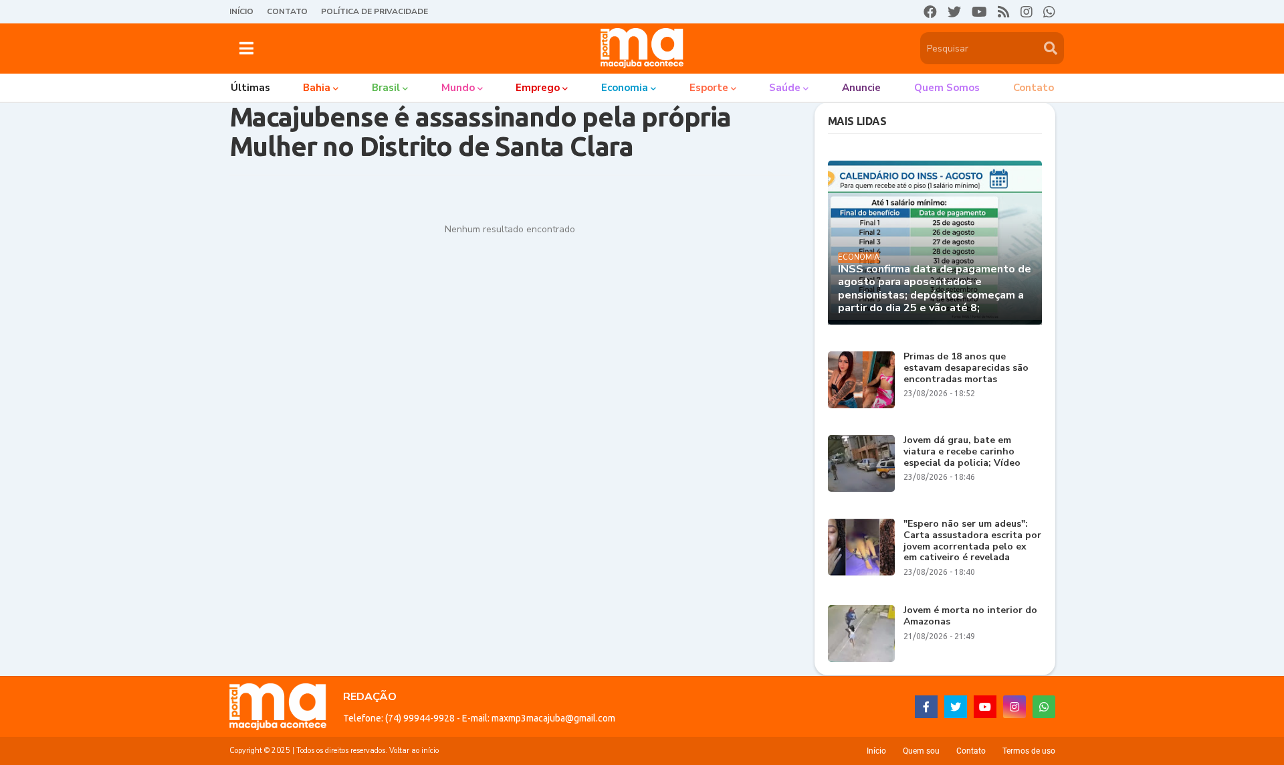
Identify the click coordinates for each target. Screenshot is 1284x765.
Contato (287, 11)
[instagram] (1027, 12)
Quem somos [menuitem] (947, 87)
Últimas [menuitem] (250, 87)
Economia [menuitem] (624, 87)
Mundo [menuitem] (458, 87)
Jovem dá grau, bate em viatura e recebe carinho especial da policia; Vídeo (962, 452)
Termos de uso (1028, 751)
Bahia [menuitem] (316, 87)
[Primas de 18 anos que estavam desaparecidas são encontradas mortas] (861, 379)
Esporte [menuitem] (708, 87)
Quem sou (921, 751)
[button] (246, 48)
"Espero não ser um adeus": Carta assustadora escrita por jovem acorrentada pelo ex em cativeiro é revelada (972, 541)
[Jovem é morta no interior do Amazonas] (861, 633)
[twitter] (954, 12)
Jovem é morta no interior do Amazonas (970, 616)
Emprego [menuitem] (538, 87)
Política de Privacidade (374, 11)
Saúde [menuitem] (784, 87)
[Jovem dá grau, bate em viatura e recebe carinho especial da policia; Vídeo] (861, 463)
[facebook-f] (926, 706)
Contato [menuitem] (1033, 87)
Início (241, 11)
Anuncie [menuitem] (861, 87)
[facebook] (930, 12)
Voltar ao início (414, 751)
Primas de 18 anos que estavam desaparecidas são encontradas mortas (966, 368)
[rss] (1004, 12)
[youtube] (979, 12)
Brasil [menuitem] (386, 87)
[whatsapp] (1049, 12)
